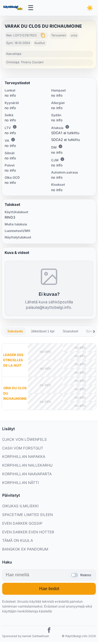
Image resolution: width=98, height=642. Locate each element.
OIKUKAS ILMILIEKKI (20, 506)
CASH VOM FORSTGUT (22, 448)
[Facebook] (49, 630)
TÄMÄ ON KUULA (17, 540)
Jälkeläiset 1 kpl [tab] (42, 331)
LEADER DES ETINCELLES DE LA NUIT (13, 360)
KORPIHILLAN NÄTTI (20, 482)
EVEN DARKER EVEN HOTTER (28, 532)
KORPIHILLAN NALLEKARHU (27, 465)
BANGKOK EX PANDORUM (25, 549)
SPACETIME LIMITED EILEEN (27, 514)
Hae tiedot (49, 588)
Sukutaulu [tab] (15, 331)
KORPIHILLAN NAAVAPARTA (27, 474)
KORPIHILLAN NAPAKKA (23, 456)
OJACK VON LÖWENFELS (24, 439)
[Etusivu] (13, 8)
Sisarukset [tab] (70, 331)
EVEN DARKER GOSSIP (22, 523)
